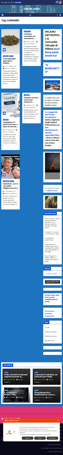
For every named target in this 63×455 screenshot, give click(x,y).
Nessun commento (11, 68)
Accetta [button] (28, 438)
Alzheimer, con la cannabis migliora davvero (10, 186)
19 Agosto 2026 (10, 397)
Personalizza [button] (52, 438)
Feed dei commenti (51, 336)
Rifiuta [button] (40, 438)
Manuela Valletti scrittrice (55, 451)
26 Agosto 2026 (10, 379)
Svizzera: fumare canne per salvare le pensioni (31, 101)
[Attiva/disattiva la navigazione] (30, 15)
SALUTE (12, 181)
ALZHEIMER (5, 181)
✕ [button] (57, 421)
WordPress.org (50, 340)
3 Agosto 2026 (40, 397)
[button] (57, 15)
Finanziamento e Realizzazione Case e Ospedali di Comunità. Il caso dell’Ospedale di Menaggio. (52, 248)
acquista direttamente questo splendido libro (52, 130)
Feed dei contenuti (51, 332)
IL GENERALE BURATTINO (10, 393)
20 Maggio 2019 (30, 105)
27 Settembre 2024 (10, 66)
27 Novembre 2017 (10, 191)
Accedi (47, 327)
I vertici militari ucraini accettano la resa (51, 448)
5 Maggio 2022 (30, 41)
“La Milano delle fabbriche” (54, 444)
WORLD (11, 56)
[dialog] (31, 430)
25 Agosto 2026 (41, 379)
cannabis (5, 56)
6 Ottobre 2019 (9, 129)
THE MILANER (31, 8)
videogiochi (27, 31)
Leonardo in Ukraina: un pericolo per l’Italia (45, 375)
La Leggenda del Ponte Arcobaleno (51, 114)
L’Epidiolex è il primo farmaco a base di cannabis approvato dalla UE (10, 126)
